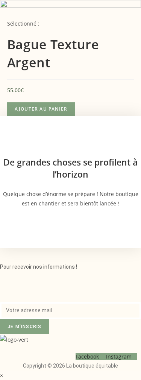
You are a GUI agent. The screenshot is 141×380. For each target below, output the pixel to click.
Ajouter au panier (41, 109)
